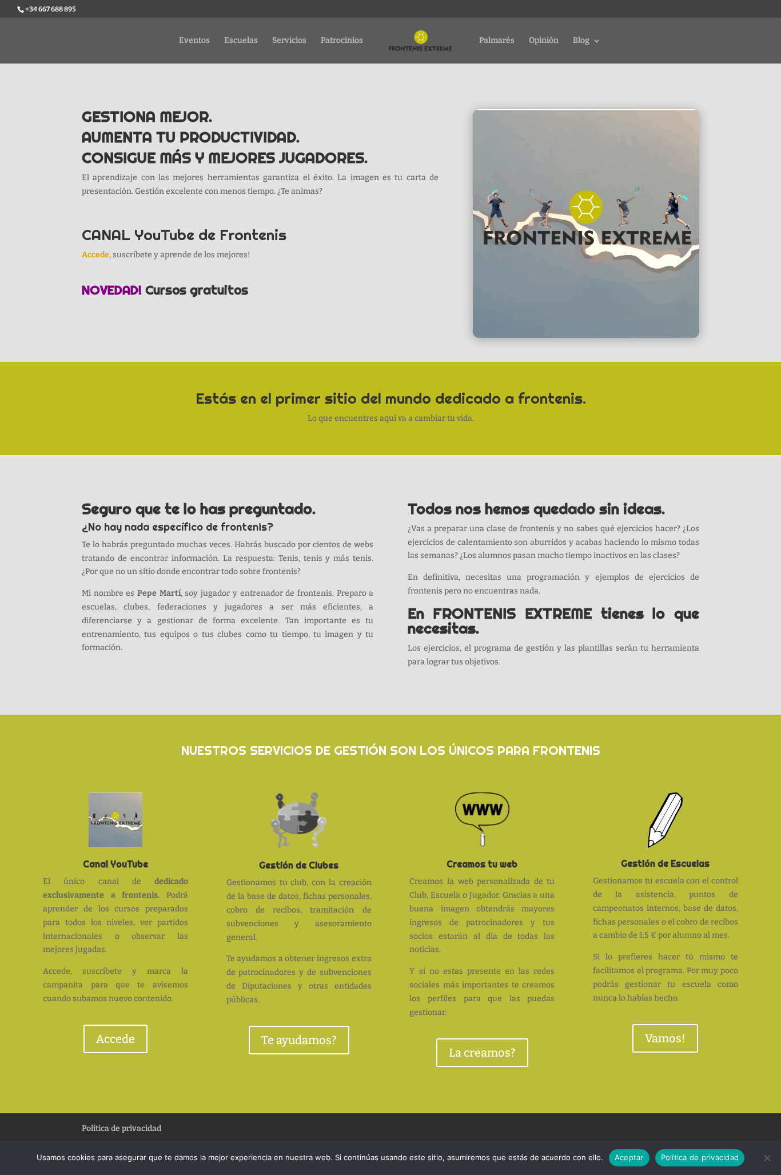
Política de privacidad (121, 1128)
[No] (766, 1158)
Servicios (289, 41)
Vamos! (665, 1038)
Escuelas (241, 41)
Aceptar (629, 1157)
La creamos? (482, 1053)
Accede (95, 255)
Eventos (194, 41)
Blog (581, 41)
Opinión (544, 41)
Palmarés (497, 41)
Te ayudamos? (299, 1040)
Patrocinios (342, 41)
